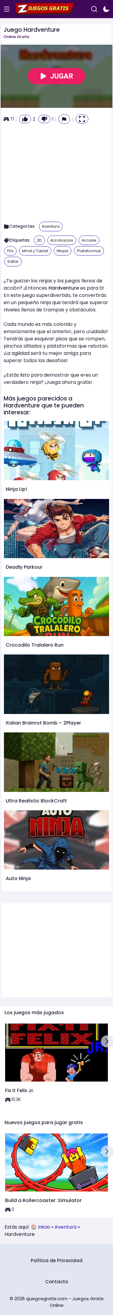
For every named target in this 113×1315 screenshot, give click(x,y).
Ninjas (62, 251)
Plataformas (89, 251)
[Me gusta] (25, 119)
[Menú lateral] (7, 9)
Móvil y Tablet (35, 251)
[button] (64, 119)
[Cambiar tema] (106, 9)
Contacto (56, 1281)
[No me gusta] (44, 119)
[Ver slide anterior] (6, 1041)
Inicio (44, 1226)
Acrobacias (61, 240)
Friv (10, 251)
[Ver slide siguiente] (107, 1041)
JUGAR (61, 76)
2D (39, 240)
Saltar (13, 261)
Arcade (89, 240)
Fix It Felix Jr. (19, 1090)
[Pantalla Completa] (82, 119)
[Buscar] (94, 9)
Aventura (51, 226)
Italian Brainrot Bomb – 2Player (43, 722)
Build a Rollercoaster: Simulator (43, 1200)
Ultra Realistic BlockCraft (36, 800)
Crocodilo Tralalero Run (35, 644)
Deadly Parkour (24, 567)
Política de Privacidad (57, 1260)
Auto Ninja (18, 878)
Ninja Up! (16, 489)
